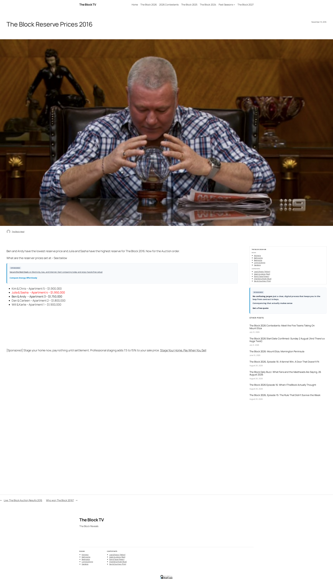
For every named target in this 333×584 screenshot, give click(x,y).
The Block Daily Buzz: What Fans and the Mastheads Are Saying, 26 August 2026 (285, 373)
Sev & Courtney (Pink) (262, 281)
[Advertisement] (85, 327)
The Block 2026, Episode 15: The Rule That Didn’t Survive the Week (285, 395)
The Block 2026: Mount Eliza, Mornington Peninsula (276, 351)
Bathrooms (258, 258)
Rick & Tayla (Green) (261, 276)
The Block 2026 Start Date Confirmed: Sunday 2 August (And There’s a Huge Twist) (287, 340)
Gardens (257, 265)
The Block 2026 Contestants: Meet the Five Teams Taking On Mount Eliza (282, 327)
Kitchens (257, 255)
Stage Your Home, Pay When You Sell (183, 350)
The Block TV (87, 5)
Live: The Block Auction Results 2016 (23, 500)
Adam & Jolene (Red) (262, 274)
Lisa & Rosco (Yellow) (262, 271)
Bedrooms (258, 260)
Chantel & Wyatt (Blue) (263, 279)
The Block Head (18, 231)
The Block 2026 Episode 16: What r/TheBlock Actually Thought (282, 384)
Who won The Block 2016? (60, 500)
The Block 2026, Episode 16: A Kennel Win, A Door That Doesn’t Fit (284, 361)
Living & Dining (259, 262)
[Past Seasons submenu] (234, 4)
